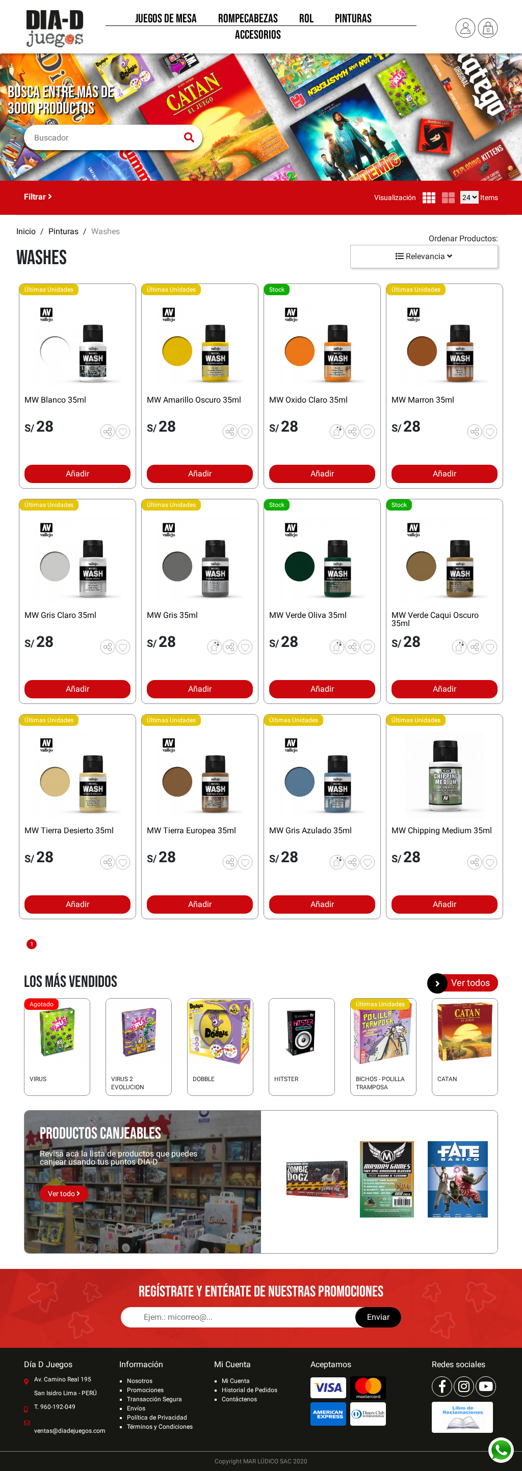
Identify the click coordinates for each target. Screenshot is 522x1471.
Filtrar (36, 197)
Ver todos (470, 983)
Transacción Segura (154, 1399)
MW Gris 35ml (172, 615)
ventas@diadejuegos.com (70, 1430)
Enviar (378, 1317)
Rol (306, 19)
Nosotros (139, 1380)
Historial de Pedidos (249, 1390)
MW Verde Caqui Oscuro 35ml (435, 619)
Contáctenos (239, 1399)
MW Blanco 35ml (55, 400)
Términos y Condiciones (160, 1426)
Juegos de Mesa (166, 19)
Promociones (145, 1390)
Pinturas (353, 19)
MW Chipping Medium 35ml (442, 830)
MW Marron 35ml (423, 400)
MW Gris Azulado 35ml (310, 830)
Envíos (136, 1408)
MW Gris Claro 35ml (60, 615)
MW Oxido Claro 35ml (308, 400)
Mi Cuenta (236, 1380)
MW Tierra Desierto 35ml (69, 830)
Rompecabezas (248, 19)
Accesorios (258, 35)
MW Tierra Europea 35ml (191, 830)
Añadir (77, 473)
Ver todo (62, 1194)
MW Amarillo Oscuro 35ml (194, 400)
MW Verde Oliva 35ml (308, 615)
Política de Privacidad (157, 1417)
